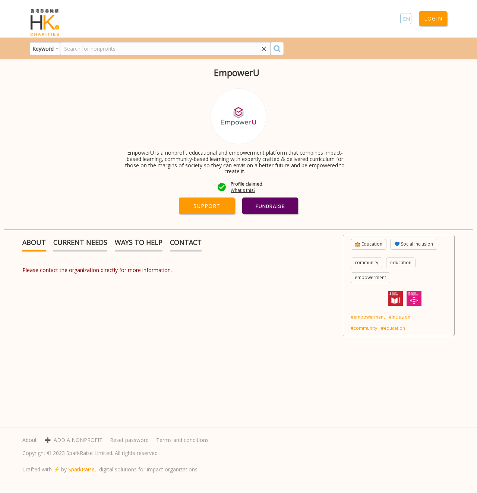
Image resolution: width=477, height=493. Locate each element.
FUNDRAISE (270, 206)
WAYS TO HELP (138, 242)
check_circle (222, 187)
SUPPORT (206, 205)
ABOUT (34, 242)
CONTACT (186, 242)
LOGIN (433, 18)
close (264, 49)
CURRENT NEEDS (80, 242)
